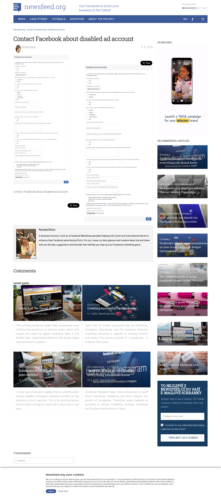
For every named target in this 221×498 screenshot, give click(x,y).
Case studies (166, 184)
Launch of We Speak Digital (38, 308)
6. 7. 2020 (92, 313)
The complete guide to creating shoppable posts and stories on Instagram (180, 306)
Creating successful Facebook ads (111, 308)
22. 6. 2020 (24, 380)
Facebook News (28, 367)
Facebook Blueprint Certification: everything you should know (111, 372)
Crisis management (184, 184)
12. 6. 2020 (92, 380)
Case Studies (38, 19)
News (21, 19)
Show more (63, 491)
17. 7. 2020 (24, 313)
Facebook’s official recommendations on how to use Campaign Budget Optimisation (183, 247)
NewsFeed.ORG (39, 313)
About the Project (101, 19)
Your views (25, 305)
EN (185, 19)
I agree (51, 491)
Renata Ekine (28, 46)
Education (77, 19)
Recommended (95, 367)
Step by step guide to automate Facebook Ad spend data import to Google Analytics (182, 335)
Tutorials (59, 19)
